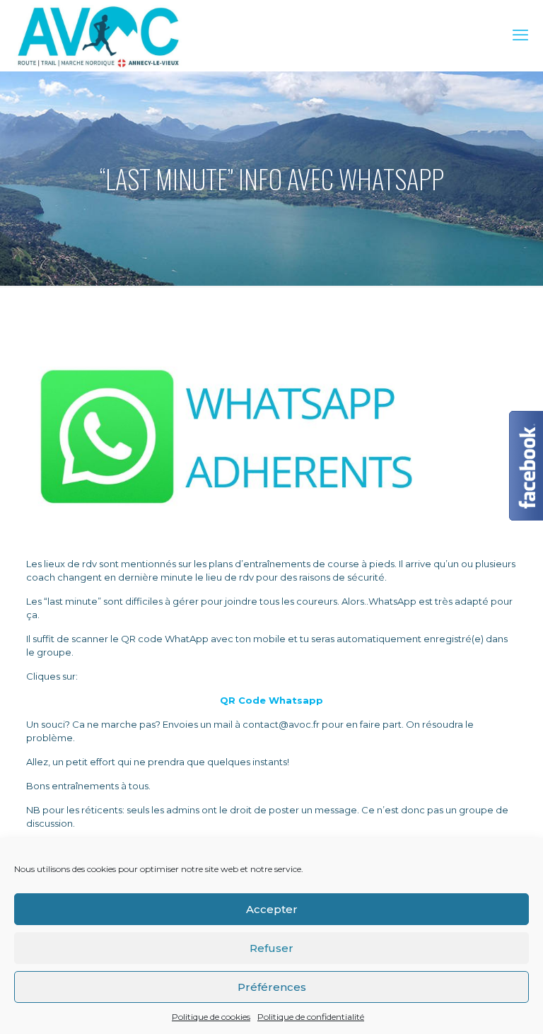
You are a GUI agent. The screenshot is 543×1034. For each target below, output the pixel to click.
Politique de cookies (211, 1016)
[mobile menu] (520, 35)
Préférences (272, 987)
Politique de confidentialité (310, 1016)
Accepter (272, 909)
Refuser (271, 948)
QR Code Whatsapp (271, 700)
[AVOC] (98, 35)
